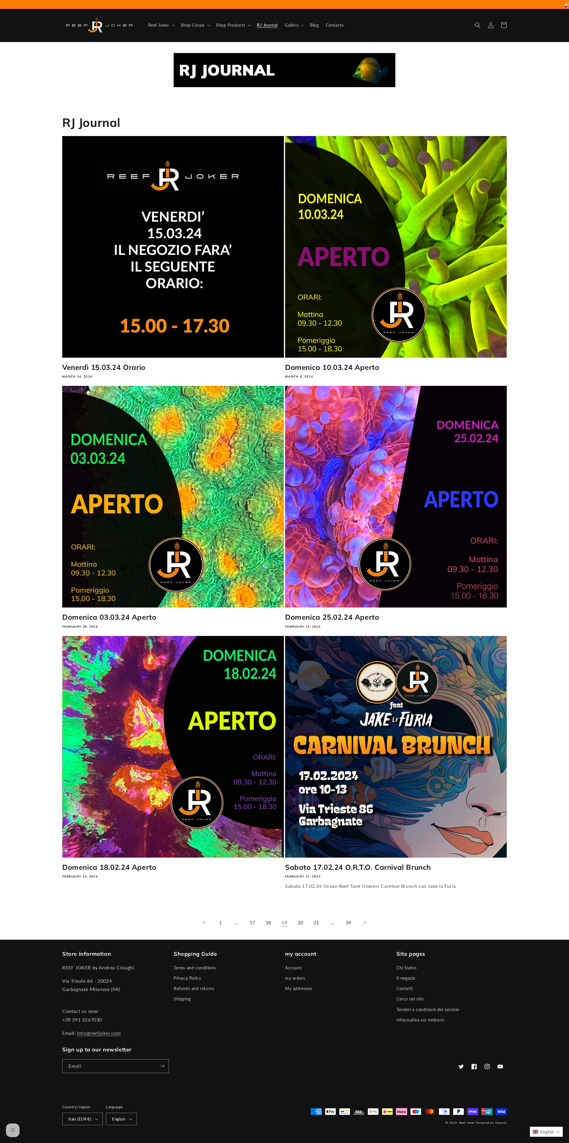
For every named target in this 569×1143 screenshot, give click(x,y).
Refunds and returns (194, 988)
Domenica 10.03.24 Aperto (332, 367)
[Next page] (364, 922)
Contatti (405, 988)
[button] (161, 25)
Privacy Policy (187, 978)
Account (293, 967)
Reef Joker (467, 1122)
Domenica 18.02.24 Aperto (109, 867)
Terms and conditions (195, 967)
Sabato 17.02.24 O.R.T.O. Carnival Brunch (358, 867)
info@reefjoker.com (99, 1033)
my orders (295, 978)
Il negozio (406, 978)
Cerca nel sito (410, 998)
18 (268, 922)
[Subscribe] (162, 1066)
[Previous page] (204, 922)
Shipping (182, 998)
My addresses (298, 988)
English (118, 1119)
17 (252, 922)
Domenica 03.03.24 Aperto (109, 617)
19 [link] (284, 922)
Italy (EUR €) (79, 1119)
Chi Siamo (406, 967)
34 (348, 922)
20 (300, 922)
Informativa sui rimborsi (420, 1019)
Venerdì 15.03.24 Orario (104, 367)
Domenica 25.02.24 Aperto (332, 617)
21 (316, 922)
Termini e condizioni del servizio (428, 1009)
